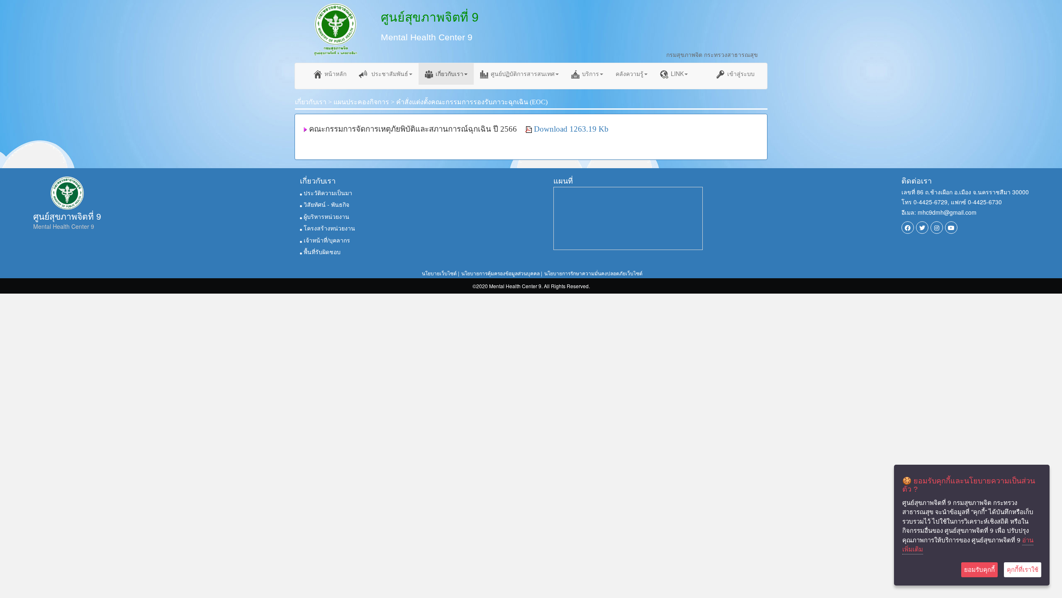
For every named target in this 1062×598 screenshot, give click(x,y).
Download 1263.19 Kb (571, 129)
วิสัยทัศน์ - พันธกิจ (325, 204)
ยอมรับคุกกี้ (979, 569)
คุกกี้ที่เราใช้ (1022, 569)
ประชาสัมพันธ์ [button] (389, 73)
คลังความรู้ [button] (629, 73)
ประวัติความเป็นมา (327, 193)
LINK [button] (677, 73)
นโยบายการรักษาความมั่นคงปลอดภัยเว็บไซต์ (593, 273)
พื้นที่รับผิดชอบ (321, 252)
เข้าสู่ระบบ (741, 73)
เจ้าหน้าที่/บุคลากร (326, 240)
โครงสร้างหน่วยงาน (328, 228)
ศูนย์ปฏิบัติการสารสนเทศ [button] (523, 73)
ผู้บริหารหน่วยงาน (325, 216)
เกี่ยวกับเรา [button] (449, 73)
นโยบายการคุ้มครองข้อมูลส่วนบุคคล (500, 273)
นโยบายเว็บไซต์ (439, 273)
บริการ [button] (590, 73)
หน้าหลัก (335, 73)
